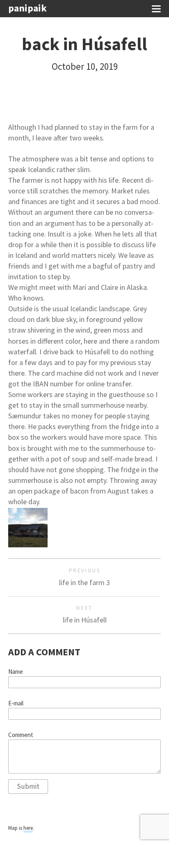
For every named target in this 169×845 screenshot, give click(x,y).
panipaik (27, 8)
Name (15, 671)
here (28, 827)
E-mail (15, 703)
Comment (20, 735)
